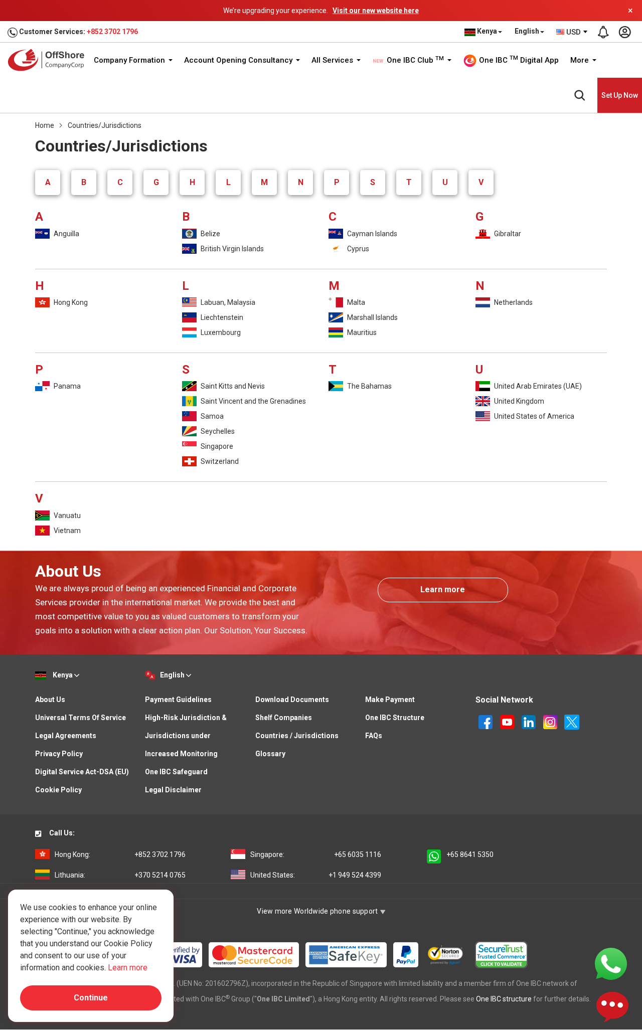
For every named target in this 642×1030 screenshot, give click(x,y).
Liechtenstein (221, 317)
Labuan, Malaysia (227, 302)
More (580, 60)
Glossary (270, 754)
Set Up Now (619, 95)
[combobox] (572, 32)
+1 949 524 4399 (315, 875)
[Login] (624, 32)
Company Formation (130, 60)
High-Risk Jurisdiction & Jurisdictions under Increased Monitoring (186, 736)
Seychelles (217, 431)
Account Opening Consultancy (239, 60)
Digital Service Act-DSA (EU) (82, 772)
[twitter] (572, 721)
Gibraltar (507, 234)
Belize (209, 234)
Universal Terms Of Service (80, 718)
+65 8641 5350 (470, 854)
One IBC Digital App (518, 60)
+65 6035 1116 (315, 854)
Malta (355, 302)
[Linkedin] (529, 721)
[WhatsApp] (611, 963)
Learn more (442, 589)
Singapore (216, 446)
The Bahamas (369, 386)
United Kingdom (518, 401)
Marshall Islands (372, 317)
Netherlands (513, 302)
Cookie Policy (58, 790)
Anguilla (65, 234)
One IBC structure (504, 999)
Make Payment (390, 700)
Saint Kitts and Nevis (232, 386)
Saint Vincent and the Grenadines (252, 401)
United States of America (533, 416)
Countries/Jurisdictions (104, 125)
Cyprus (357, 249)
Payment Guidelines (178, 700)
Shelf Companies (283, 718)
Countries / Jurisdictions (297, 736)
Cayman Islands (371, 234)
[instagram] (551, 721)
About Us (50, 700)
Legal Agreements (65, 736)
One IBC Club (414, 60)
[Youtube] (508, 721)
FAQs (373, 736)
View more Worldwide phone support (318, 911)
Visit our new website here (376, 11)
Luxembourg (220, 332)
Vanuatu (66, 515)
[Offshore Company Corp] (49, 60)
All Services (333, 60)
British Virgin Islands (231, 249)
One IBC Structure (394, 718)
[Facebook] (486, 721)
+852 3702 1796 (112, 32)
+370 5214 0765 (120, 875)
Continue (91, 997)
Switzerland (219, 461)
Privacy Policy (59, 754)
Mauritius (361, 332)
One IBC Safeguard (176, 772)
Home (44, 125)
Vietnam (66, 531)
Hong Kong (70, 302)
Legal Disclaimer (173, 790)
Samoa (211, 416)
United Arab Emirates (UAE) (537, 386)
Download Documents (292, 700)
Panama (66, 386)
